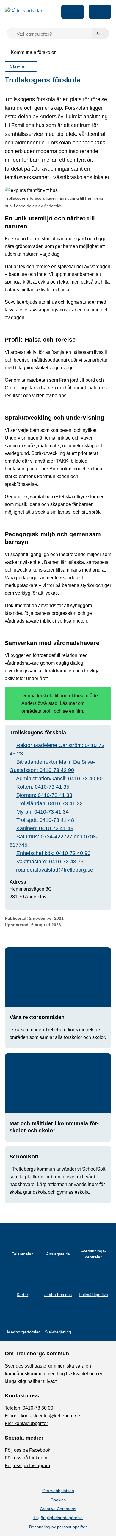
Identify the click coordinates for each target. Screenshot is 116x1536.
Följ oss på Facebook (27, 1450)
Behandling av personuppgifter (58, 1526)
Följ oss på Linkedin (26, 1457)
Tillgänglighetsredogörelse (58, 1517)
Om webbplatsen (58, 1490)
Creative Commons (58, 1508)
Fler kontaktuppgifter (26, 1423)
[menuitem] (21, 66)
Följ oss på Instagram (27, 1465)
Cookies (58, 1499)
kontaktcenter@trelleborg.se (50, 1415)
